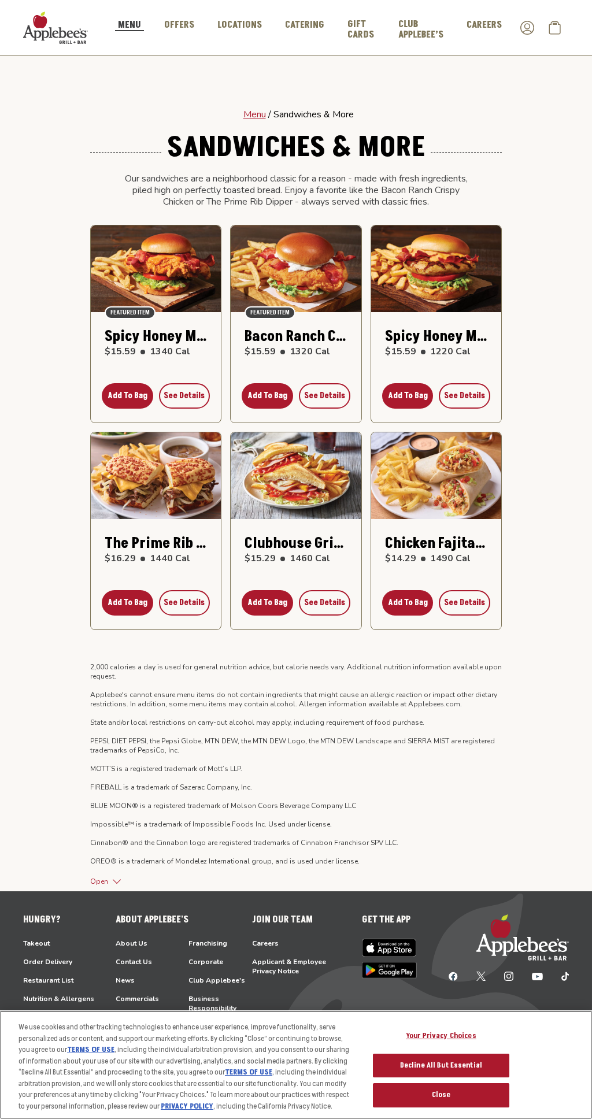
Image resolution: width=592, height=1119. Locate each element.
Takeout (36, 943)
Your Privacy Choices (441, 1036)
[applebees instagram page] (509, 975)
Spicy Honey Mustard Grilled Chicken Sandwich (436, 337)
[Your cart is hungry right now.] (555, 27)
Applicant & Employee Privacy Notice (289, 966)
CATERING (304, 25)
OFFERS (179, 25)
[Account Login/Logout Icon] (527, 27)
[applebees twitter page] (481, 975)
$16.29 (147, 558)
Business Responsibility (212, 1003)
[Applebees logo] (55, 27)
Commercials (137, 998)
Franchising (207, 943)
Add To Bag (127, 395)
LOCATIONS (239, 25)
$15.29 (287, 558)
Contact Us (134, 961)
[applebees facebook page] (453, 975)
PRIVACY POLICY (187, 1106)
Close (441, 1095)
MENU (129, 25)
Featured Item (130, 312)
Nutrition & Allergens (58, 998)
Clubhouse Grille (296, 544)
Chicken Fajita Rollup (436, 544)
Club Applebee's (216, 980)
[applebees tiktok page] (560, 975)
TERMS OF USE (90, 1049)
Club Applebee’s (420, 29)
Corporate (205, 961)
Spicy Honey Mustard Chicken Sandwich (156, 337)
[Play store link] (389, 970)
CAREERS (484, 25)
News (125, 980)
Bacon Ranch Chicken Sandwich (296, 337)
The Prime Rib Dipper (156, 544)
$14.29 (428, 558)
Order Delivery (47, 961)
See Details (184, 395)
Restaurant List (48, 980)
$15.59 (147, 351)
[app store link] (389, 948)
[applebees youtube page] (537, 975)
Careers (265, 943)
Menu (254, 114)
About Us (131, 943)
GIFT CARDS (360, 29)
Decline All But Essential (441, 1065)
